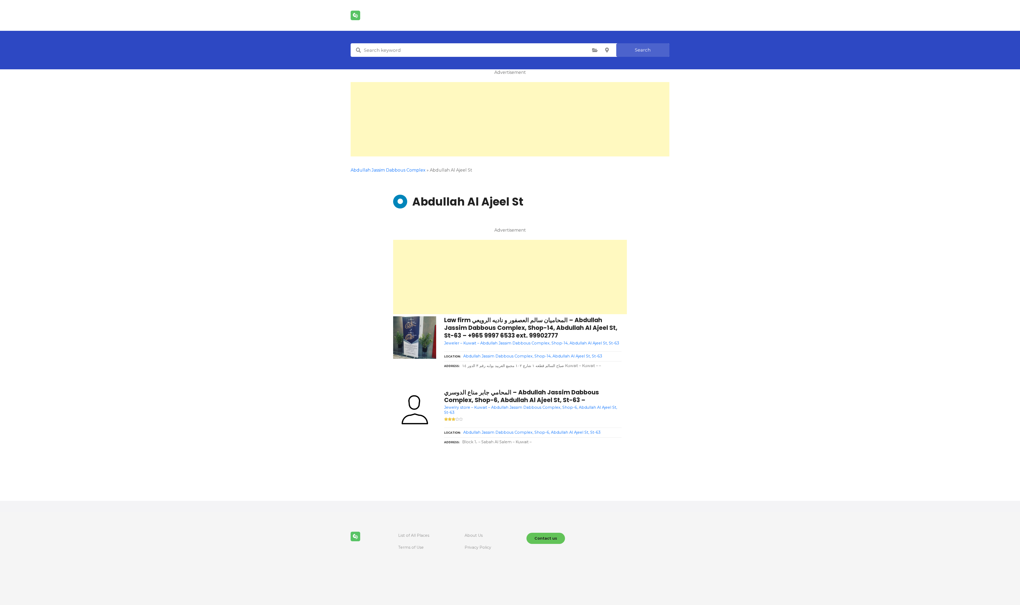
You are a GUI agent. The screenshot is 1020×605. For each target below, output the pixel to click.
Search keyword (358, 50)
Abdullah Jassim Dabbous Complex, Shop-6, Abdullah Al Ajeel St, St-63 (532, 432)
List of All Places (413, 535)
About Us (474, 535)
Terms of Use (411, 547)
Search (643, 50)
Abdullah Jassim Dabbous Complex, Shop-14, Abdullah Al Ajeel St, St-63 (532, 356)
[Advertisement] (510, 119)
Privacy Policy (478, 547)
